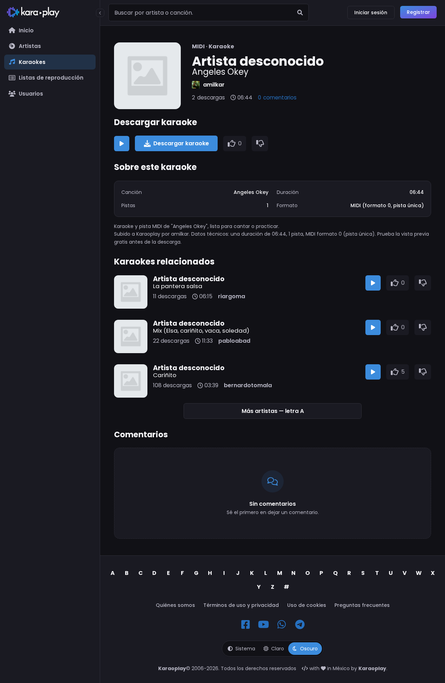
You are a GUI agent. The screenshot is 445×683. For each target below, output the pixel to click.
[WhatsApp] (281, 624)
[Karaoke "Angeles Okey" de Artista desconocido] (147, 75)
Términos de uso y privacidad (241, 605)
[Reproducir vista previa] (121, 143)
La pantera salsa (177, 286)
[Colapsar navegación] (100, 13)
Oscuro (309, 648)
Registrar (418, 12)
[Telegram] (299, 624)
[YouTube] (263, 624)
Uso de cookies (306, 605)
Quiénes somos (175, 605)
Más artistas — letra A (273, 411)
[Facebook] (245, 624)
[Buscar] (300, 12)
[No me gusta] (260, 143)
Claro (277, 648)
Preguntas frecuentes (362, 605)
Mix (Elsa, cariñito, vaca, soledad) (201, 330)
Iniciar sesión (370, 12)
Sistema (245, 648)
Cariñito (164, 375)
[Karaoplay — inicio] (50, 14)
